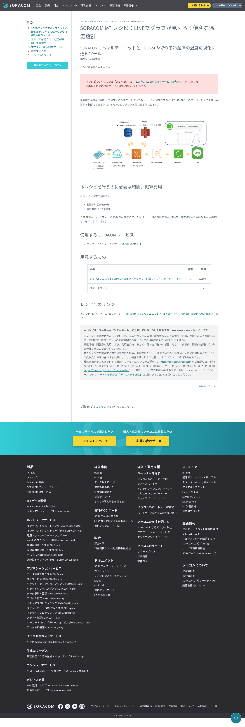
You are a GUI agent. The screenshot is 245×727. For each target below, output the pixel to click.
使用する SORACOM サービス (47, 47)
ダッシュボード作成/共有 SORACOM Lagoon (51, 608)
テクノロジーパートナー (151, 498)
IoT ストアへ (93, 441)
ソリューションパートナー (152, 493)
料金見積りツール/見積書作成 (111, 548)
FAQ (96, 580)
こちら (99, 406)
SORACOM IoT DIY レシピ (98, 21)
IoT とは (31, 472)
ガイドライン (101, 571)
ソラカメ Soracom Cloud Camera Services (50, 642)
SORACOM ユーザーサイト (109, 566)
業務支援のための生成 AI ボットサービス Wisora (54, 656)
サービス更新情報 (192, 548)
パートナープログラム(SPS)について (157, 513)
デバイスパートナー (148, 484)
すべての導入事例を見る (108, 501)
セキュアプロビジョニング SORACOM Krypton (52, 603)
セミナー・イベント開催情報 (198, 529)
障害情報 (129, 5)
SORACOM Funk (133, 244)
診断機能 (142, 556)
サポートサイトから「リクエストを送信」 (118, 374)
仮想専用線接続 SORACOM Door (45, 550)
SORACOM (16, 5)
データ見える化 (103, 482)
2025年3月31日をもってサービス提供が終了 (160, 81)
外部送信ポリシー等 (207, 706)
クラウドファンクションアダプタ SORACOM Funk (54, 583)
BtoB (97, 472)
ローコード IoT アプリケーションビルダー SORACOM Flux (58, 622)
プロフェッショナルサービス (153, 532)
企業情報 (187, 571)
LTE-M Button (189, 501)
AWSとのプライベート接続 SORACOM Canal (51, 540)
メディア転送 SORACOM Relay (43, 617)
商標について (187, 706)
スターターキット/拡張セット (199, 482)
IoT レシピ (99, 585)
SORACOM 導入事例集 (106, 516)
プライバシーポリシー (100, 706)
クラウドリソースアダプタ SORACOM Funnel (51, 588)
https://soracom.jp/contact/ (176, 361)
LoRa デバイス (190, 492)
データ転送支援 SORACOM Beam (45, 574)
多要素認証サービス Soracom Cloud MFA (49, 690)
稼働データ (100, 496)
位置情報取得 (101, 492)
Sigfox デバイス (191, 496)
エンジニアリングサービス (152, 537)
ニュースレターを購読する (197, 538)
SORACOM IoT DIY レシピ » (208, 386)
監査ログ (142, 561)
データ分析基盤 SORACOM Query (45, 627)
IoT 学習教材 (189, 506)
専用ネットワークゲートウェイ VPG (47, 535)
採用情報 (187, 575)
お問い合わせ (198, 5)
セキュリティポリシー (125, 706)
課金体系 (99, 543)
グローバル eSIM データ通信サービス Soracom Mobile (56, 671)
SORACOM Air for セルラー (41, 506)
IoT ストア (100, 5)
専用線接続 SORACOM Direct (43, 545)
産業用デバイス (191, 511)
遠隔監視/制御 (102, 487)
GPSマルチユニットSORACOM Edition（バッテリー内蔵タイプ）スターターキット (135, 278)
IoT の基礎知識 (102, 595)
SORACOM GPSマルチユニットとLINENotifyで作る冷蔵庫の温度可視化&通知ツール (49, 32)
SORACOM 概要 (35, 482)
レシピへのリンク (41, 55)
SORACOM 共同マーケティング (199, 580)
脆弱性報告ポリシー (193, 585)
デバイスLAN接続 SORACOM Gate (45, 554)
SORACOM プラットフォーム (43, 487)
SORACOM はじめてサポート (153, 527)
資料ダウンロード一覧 (106, 525)
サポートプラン (146, 551)
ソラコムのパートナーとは (152, 479)
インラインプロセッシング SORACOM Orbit (51, 612)
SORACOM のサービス (39, 492)
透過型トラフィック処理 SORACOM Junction (52, 559)
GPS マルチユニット (193, 487)
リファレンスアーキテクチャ (110, 575)
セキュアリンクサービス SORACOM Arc (48, 511)
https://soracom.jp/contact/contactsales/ (106, 370)
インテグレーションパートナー (155, 488)
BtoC (97, 477)
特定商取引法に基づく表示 (152, 706)
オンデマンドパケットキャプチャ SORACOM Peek (54, 530)
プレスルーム (189, 533)
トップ (83, 21)
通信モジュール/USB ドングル (199, 477)
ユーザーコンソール (226, 5)
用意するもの (38, 51)
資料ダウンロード (104, 590)
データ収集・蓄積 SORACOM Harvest (47, 593)
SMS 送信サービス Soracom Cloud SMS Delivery (53, 685)
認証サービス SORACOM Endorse (45, 579)
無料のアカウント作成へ (47, 65)
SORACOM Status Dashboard (197, 553)
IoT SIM (186, 472)
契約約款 (173, 706)
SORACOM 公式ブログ (194, 543)
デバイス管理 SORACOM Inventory (45, 598)
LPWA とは (32, 477)
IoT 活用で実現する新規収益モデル (113, 521)
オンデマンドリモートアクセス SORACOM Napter (54, 525)
